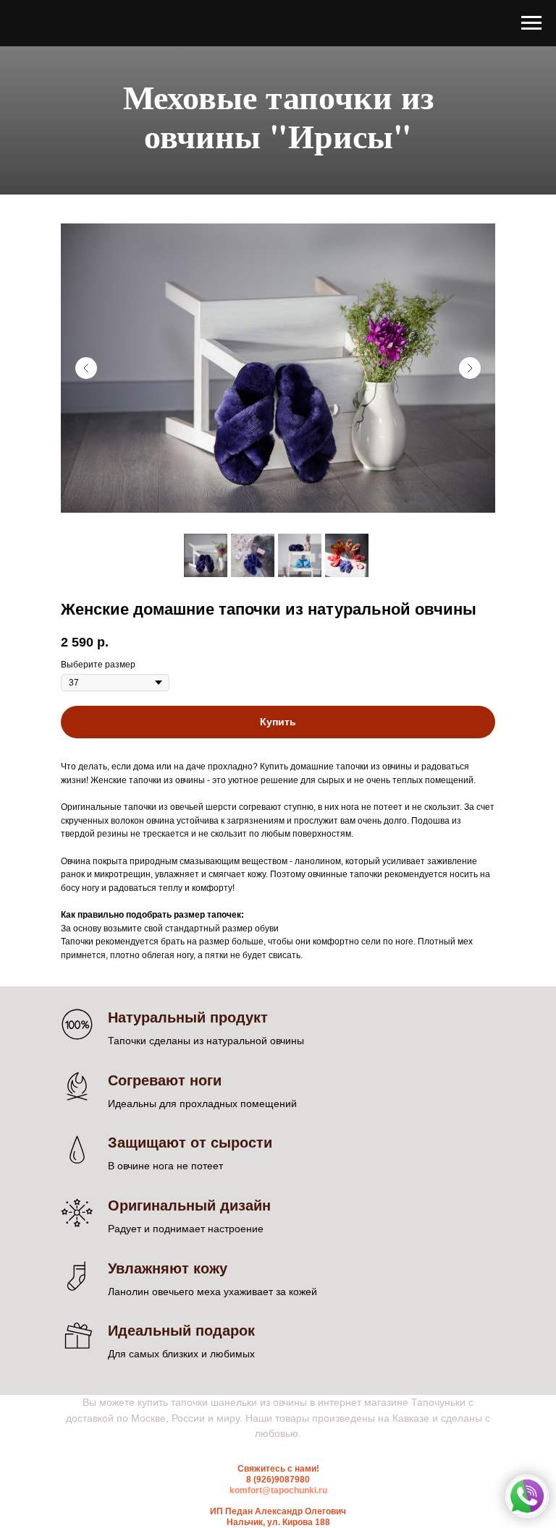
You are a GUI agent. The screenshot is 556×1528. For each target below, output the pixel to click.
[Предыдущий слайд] (86, 526)
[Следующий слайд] (470, 526)
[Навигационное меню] (531, 23)
